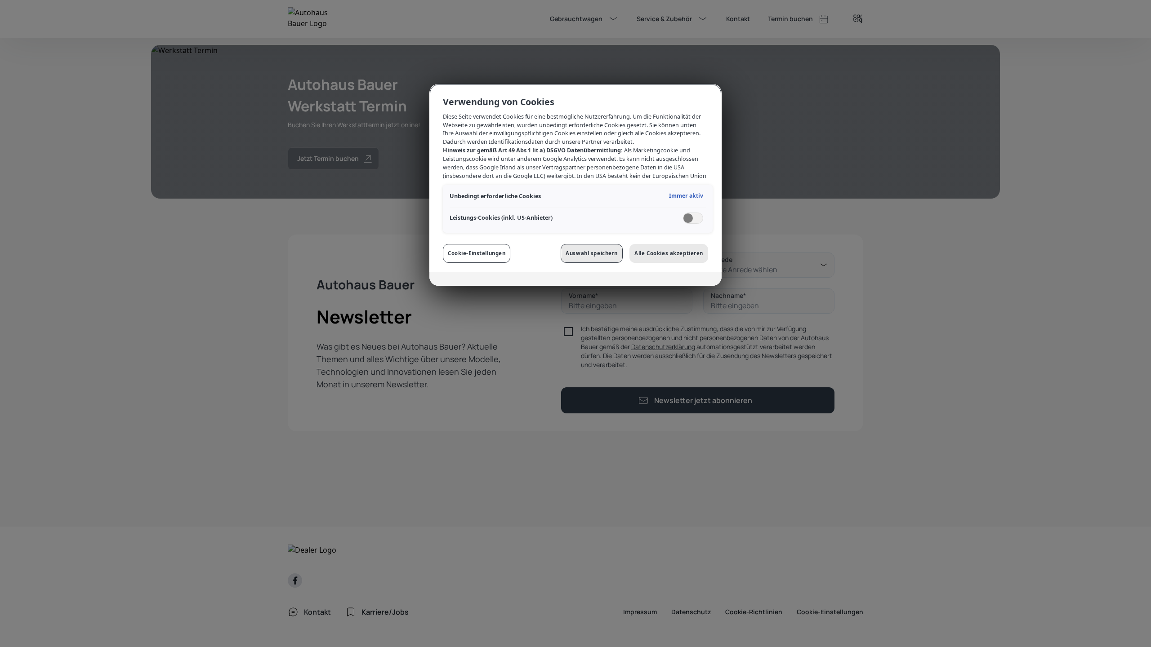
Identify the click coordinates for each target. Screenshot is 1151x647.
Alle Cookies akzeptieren (668, 253)
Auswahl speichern (592, 253)
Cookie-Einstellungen (476, 253)
